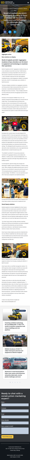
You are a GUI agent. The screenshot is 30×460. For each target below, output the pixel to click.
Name (3, 402)
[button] (28, 2)
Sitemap (18, 450)
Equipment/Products (18, 8)
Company (3, 408)
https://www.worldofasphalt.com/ (9, 301)
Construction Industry (8, 8)
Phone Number (5, 420)
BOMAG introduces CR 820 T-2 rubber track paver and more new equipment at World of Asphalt (14, 350)
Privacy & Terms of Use (19, 448)
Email (2, 414)
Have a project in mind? (7, 426)
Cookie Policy (13, 450)
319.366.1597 (11, 448)
